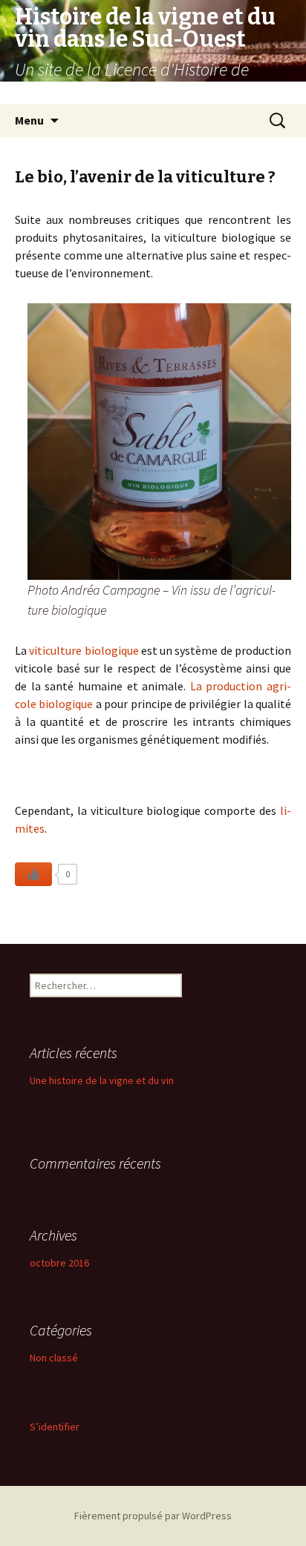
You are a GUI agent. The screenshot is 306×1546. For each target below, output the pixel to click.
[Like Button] (33, 874)
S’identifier (54, 1426)
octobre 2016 (59, 1262)
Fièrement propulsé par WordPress (153, 1515)
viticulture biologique (83, 650)
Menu (29, 120)
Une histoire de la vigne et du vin (102, 1080)
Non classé (54, 1357)
